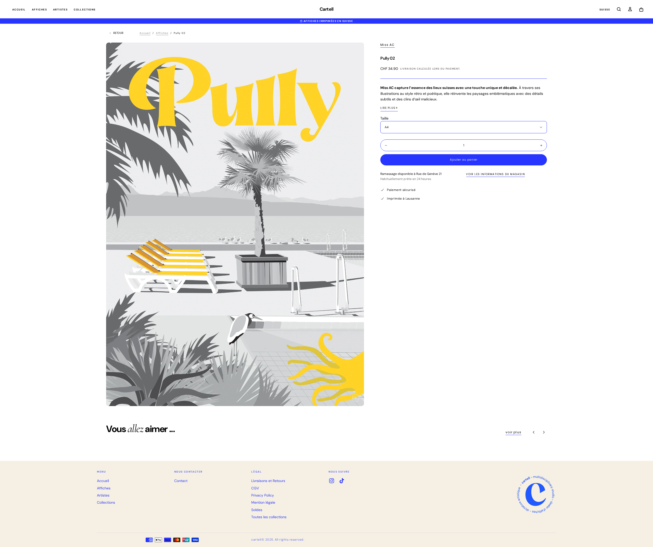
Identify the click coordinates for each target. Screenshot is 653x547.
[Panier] (641, 10)
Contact (180, 480)
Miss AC (387, 45)
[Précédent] (534, 432)
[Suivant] (544, 432)
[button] (604, 10)
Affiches (39, 9)
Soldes (256, 509)
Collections (84, 9)
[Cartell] (535, 494)
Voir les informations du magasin (495, 174)
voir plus (513, 432)
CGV (255, 488)
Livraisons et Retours (268, 480)
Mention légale (263, 502)
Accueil (19, 9)
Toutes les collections (268, 517)
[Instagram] (332, 481)
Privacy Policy (262, 495)
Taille (384, 118)
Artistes (60, 9)
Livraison (408, 68)
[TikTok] (342, 481)
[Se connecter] (630, 9)
